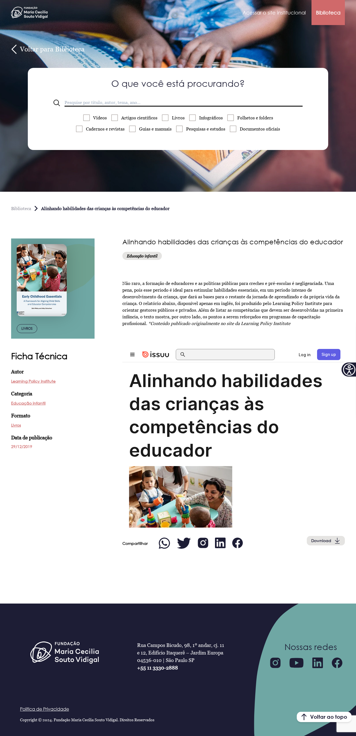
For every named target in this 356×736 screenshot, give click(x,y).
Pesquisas (205, 129)
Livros (178, 117)
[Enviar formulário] (56, 103)
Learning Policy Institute (33, 381)
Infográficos (211, 117)
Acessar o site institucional (274, 12)
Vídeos (100, 117)
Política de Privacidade (44, 709)
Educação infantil (28, 403)
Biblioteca (328, 12)
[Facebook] (337, 663)
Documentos (260, 129)
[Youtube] (296, 663)
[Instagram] (275, 663)
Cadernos (105, 129)
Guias (155, 129)
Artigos (139, 117)
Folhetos (255, 117)
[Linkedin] (317, 663)
